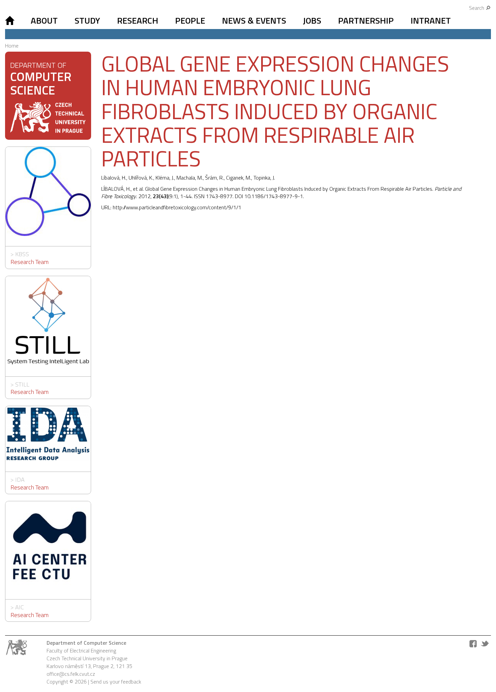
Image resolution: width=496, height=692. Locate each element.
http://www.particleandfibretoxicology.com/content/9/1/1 (177, 207)
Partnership (366, 20)
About (44, 20)
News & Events (254, 20)
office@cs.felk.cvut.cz (71, 674)
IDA (20, 479)
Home (12, 46)
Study (87, 20)
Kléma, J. (165, 178)
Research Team (29, 261)
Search (477, 8)
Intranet (431, 20)
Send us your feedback (115, 681)
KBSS (22, 254)
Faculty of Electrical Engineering (81, 650)
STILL (22, 384)
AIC (19, 607)
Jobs (312, 20)
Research (137, 20)
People (190, 20)
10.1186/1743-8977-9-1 (273, 196)
